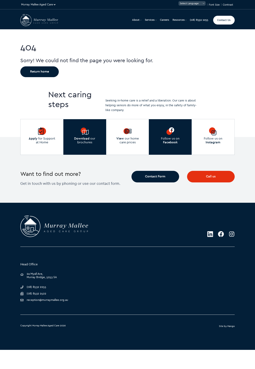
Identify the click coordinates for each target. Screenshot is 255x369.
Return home (39, 71)
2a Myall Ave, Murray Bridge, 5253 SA (42, 276)
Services (150, 20)
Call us (211, 176)
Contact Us (223, 20)
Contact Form (155, 176)
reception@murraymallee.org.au (47, 300)
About (135, 20)
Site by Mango (227, 326)
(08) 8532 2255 (199, 20)
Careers (164, 20)
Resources (179, 20)
